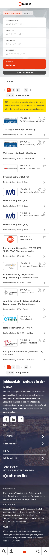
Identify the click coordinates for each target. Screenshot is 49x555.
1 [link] (8, 90)
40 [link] (26, 90)
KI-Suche (28, 13)
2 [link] (13, 90)
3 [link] (17, 90)
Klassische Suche (13, 13)
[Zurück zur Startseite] (15, 477)
